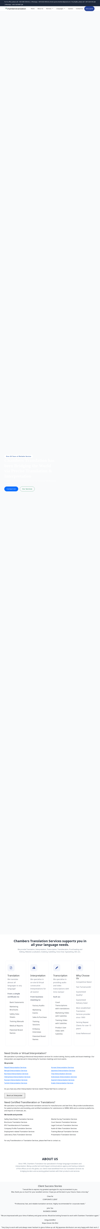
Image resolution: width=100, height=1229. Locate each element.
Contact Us (79, 8)
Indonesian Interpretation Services (64, 1077)
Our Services (27, 489)
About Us (40, 8)
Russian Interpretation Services (15, 1080)
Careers (70, 8)
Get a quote (89, 8)
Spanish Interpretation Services (62, 1080)
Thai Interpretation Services (61, 1074)
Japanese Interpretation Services (63, 1070)
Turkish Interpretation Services (15, 1083)
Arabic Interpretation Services (62, 1083)
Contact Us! (11, 489)
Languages (59, 8)
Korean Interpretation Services (62, 1067)
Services (48, 8)
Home (33, 8)
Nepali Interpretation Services (15, 1067)
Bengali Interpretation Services (15, 1070)
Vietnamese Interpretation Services (17, 1077)
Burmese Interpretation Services (16, 1074)
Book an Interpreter (15, 1095)
